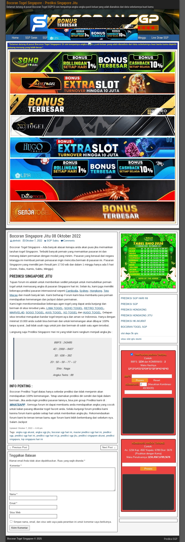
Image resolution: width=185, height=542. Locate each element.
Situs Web (15, 512)
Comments (69, 240)
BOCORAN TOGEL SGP (134, 326)
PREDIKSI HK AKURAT (133, 321)
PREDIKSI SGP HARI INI (134, 298)
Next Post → (109, 447)
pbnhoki (16, 240)
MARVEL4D (17, 312)
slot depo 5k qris (129, 333)
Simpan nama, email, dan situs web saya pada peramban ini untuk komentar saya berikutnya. (63, 521)
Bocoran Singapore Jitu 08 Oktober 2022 (45, 236)
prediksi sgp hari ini (25, 435)
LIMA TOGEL (54, 308)
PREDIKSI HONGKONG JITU (136, 315)
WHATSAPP (17, 404)
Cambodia (72, 290)
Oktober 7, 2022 (33, 240)
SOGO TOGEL (35, 312)
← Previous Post (18, 447)
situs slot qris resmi (131, 339)
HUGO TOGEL (92, 312)
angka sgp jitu (43, 432)
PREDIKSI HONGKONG (134, 309)
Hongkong (96, 290)
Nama (13, 494)
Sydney (83, 290)
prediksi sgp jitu (69, 435)
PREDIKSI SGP (129, 304)
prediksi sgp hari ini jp (47, 435)
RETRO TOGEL (94, 308)
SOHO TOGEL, (73, 308)
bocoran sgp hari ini (62, 432)
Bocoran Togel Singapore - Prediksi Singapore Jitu (42, 3)
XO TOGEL (70, 312)
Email (13, 503)
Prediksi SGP (170, 539)
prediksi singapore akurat (92, 435)
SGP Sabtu (53, 240)
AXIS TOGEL (53, 312)
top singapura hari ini (32, 439)
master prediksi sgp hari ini (88, 432)
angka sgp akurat (25, 432)
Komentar (15, 465)
